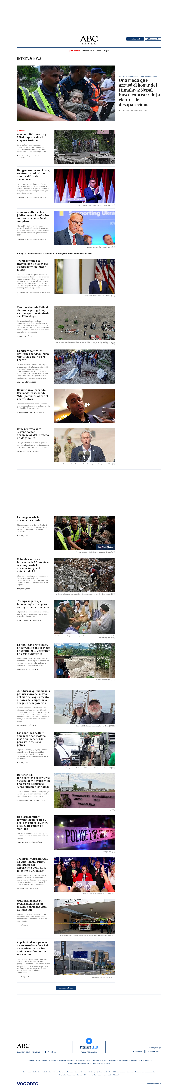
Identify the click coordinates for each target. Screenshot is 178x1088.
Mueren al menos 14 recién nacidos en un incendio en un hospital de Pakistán (32, 905)
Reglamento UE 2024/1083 (140, 1060)
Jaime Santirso (124, 110)
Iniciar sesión (154, 39)
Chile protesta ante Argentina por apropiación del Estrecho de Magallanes (33, 433)
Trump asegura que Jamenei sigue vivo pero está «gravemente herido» (33, 604)
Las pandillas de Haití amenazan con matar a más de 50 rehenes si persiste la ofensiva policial (31, 739)
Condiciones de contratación (78, 1063)
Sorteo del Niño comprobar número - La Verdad (94, 1075)
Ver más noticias (66, 988)
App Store (138, 1051)
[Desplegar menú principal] (18, 39)
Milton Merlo (21, 382)
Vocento (31, 1060)
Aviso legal (112, 1060)
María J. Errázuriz (23, 451)
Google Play (154, 1051)
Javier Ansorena (23, 292)
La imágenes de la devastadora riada (28, 519)
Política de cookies (83, 1060)
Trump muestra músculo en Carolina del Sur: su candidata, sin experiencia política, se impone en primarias (32, 864)
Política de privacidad (66, 1060)
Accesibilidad (123, 1060)
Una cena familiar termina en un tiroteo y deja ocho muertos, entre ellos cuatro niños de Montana (32, 823)
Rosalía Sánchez (23, 197)
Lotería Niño (46, 1072)
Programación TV (105, 1072)
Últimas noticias (119, 1072)
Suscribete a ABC (135, 39)
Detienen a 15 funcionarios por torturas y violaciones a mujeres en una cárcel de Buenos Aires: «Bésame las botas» (33, 781)
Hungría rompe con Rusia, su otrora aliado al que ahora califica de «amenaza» (33, 175)
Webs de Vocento (153, 1084)
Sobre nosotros (41, 1060)
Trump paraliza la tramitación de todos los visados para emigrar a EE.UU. (32, 265)
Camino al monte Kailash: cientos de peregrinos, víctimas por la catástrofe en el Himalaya (33, 312)
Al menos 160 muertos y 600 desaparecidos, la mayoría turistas (31, 137)
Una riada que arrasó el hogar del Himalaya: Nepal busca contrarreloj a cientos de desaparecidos (139, 92)
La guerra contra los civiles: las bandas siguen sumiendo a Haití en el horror (33, 355)
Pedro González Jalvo (24, 842)
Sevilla (93, 44)
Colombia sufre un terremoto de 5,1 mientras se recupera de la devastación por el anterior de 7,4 (33, 565)
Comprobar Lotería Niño (31, 1072)
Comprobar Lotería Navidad (63, 1072)
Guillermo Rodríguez (24, 620)
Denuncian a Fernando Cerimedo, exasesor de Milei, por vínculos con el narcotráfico (32, 394)
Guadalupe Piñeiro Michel (26, 412)
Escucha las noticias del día (145, 1072)
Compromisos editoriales (101, 1063)
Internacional (30, 59)
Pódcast (116, 1075)
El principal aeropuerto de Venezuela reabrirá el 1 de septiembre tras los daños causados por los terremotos (33, 948)
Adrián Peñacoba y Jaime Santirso (29, 156)
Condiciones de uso (99, 1060)
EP (18, 925)
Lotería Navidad (80, 1072)
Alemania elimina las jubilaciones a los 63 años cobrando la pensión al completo (33, 217)
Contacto (52, 1060)
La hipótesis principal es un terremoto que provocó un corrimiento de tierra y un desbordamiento (33, 649)
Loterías (130, 1072)
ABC (19, 536)
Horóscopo (92, 1072)
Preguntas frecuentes (67, 1075)
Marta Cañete (22, 725)
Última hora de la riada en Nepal (95, 51)
